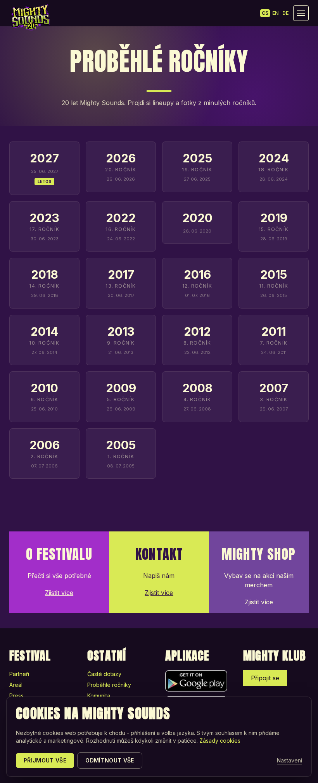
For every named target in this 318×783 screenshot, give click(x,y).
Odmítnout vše (109, 760)
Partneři (19, 674)
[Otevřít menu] (301, 13)
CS (265, 13)
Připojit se (265, 678)
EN (275, 13)
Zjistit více (59, 593)
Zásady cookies (219, 740)
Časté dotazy (104, 674)
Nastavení (289, 760)
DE (285, 13)
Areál (15, 684)
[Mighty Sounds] (30, 17)
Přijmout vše (45, 760)
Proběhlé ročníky (109, 684)
